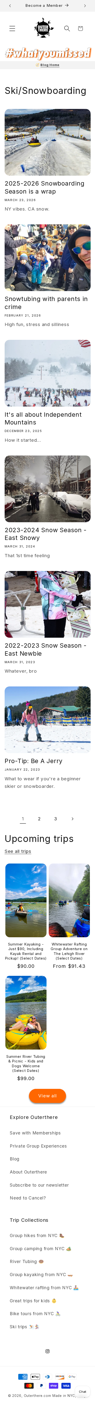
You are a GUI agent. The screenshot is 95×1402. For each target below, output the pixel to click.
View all (47, 1096)
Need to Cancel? (28, 1197)
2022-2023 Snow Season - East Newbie (46, 649)
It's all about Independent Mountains (43, 418)
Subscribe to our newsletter (39, 1185)
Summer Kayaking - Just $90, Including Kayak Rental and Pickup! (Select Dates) (26, 951)
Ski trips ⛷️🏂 (25, 1326)
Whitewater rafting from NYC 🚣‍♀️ (44, 1287)
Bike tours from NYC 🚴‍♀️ (35, 1313)
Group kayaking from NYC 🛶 (41, 1274)
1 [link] (23, 819)
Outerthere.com (37, 1396)
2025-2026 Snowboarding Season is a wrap (45, 187)
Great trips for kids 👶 (33, 1300)
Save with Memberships (35, 1132)
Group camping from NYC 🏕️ (41, 1248)
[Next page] (72, 819)
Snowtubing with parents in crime (46, 302)
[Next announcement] (85, 5)
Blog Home (49, 65)
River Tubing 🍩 (27, 1261)
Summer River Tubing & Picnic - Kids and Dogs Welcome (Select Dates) (25, 1063)
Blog (14, 1158)
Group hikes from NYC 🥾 (37, 1235)
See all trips (18, 851)
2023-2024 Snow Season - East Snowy (46, 534)
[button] (12, 28)
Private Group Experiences (38, 1146)
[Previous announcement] (10, 5)
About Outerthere (28, 1171)
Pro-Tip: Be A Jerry (34, 761)
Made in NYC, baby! (69, 1396)
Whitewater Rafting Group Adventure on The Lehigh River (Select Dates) (69, 951)
